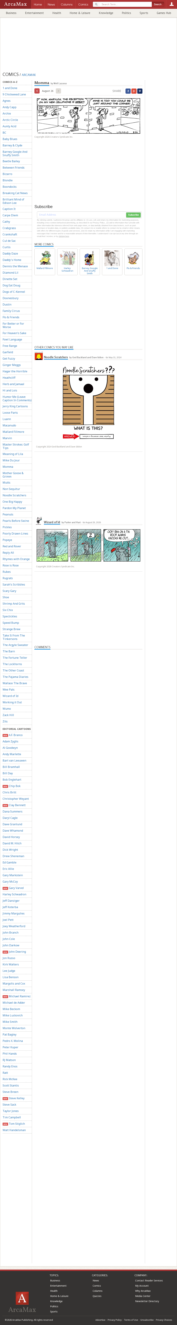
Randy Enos (10, 1066)
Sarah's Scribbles (14, 584)
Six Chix (8, 610)
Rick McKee (10, 1079)
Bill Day (8, 773)
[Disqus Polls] (88, 693)
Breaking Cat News (15, 193)
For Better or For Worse (13, 325)
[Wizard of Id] (38, 520)
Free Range (10, 346)
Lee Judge (9, 971)
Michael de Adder (14, 1003)
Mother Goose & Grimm (13, 474)
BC (4, 132)
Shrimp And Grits (14, 603)
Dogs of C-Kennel (14, 292)
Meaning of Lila (13, 454)
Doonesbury (10, 298)
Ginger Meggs (12, 365)
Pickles (7, 527)
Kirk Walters (11, 964)
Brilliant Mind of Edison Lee (13, 201)
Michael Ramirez (16, 996)
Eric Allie (8, 869)
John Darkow (11, 945)
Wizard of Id (10, 696)
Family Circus (11, 311)
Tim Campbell (12, 1117)
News (96, 1280)
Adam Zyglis (10, 741)
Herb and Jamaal (13, 384)
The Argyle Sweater (15, 645)
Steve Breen (10, 1092)
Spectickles (10, 616)
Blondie (8, 180)
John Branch (10, 932)
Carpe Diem (10, 215)
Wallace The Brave (15, 683)
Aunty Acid (9, 126)
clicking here (64, 236)
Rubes (7, 572)
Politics (126, 13)
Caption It (9, 209)
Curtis (7, 247)
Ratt (5, 1073)
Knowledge (106, 13)
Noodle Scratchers (14, 495)
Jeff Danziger (11, 901)
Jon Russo (9, 958)
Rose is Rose (11, 565)
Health (56, 13)
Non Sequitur (11, 489)
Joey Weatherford (14, 926)
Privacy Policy (115, 1319)
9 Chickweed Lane (14, 94)
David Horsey (11, 837)
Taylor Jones (11, 1111)
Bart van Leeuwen (14, 760)
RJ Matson (9, 1060)
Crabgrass (9, 228)
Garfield (8, 352)
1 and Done (10, 88)
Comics (97, 1285)
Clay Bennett (14, 805)
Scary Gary (9, 591)
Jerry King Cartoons (15, 406)
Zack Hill (8, 715)
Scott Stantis (11, 1085)
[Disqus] (88, 785)
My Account (142, 1285)
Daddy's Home (12, 260)
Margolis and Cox (14, 983)
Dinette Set (10, 279)
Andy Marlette (12, 754)
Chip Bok (11, 786)
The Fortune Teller (15, 658)
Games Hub (164, 13)
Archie (7, 113)
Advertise (100, 1319)
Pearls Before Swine (16, 521)
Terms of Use (131, 1319)
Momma (8, 467)
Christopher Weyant (16, 799)
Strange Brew (11, 629)
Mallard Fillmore (13, 432)
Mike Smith (10, 1022)
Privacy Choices (164, 1319)
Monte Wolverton (14, 1028)
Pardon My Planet (14, 508)
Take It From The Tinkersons (14, 637)
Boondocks (10, 187)
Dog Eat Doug (11, 285)
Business (11, 13)
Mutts (6, 482)
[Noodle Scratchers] (38, 355)
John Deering (14, 952)
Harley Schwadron (14, 894)
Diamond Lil (10, 273)
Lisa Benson (10, 977)
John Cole (9, 939)
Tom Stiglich (14, 1124)
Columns (98, 1290)
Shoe (6, 597)
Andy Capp (9, 107)
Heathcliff (9, 378)
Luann (7, 419)
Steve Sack (9, 1104)
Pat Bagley (9, 1034)
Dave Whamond (13, 830)
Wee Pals (9, 689)
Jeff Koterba (10, 907)
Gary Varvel (13, 888)
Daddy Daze (10, 253)
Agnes (7, 101)
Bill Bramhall (11, 767)
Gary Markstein (13, 875)
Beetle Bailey (11, 161)
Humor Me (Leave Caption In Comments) (17, 398)
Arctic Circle (10, 120)
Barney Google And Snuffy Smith (15, 153)
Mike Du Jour (11, 460)
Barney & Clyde (12, 145)
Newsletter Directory (147, 1301)
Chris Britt (9, 792)
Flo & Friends (11, 317)
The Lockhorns (12, 664)
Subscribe (133, 215)
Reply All (8, 553)
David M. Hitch (12, 843)
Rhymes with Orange (16, 559)
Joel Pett (8, 920)
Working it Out (12, 702)
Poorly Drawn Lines (15, 533)
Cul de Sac (9, 241)
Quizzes (97, 1296)
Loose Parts (10, 413)
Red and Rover (12, 546)
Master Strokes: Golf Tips (16, 446)
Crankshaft (10, 234)
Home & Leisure (80, 13)
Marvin (7, 438)
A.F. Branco (12, 735)
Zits (5, 721)
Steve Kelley (13, 1098)
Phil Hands (10, 1053)
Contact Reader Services (149, 1280)
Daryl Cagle (10, 818)
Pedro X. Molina (13, 1041)
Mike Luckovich (13, 1015)
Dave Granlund (12, 824)
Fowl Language (12, 339)
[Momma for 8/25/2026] (37, 91)
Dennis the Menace (15, 266)
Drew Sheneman (13, 856)
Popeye (7, 540)
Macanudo (9, 425)
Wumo (7, 709)
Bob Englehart (12, 779)
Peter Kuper (10, 1047)
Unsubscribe (147, 1319)
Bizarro (7, 174)
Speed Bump (11, 623)
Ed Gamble (9, 862)
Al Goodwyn (10, 748)
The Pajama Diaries (15, 677)
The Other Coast (13, 670)
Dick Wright (10, 850)
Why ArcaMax (143, 1290)
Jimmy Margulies (14, 913)
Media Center (142, 1296)
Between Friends (14, 167)
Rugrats (8, 578)
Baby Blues (10, 139)
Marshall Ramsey (14, 990)
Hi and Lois (10, 390)
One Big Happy (12, 502)
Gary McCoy (10, 881)
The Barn (9, 651)
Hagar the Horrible (15, 371)
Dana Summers (12, 811)
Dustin (7, 304)
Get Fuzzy (9, 358)
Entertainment (34, 13)
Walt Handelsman (14, 1130)
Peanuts (8, 514)
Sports (144, 13)
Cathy (6, 222)
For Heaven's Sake (14, 333)
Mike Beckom (11, 1009)
